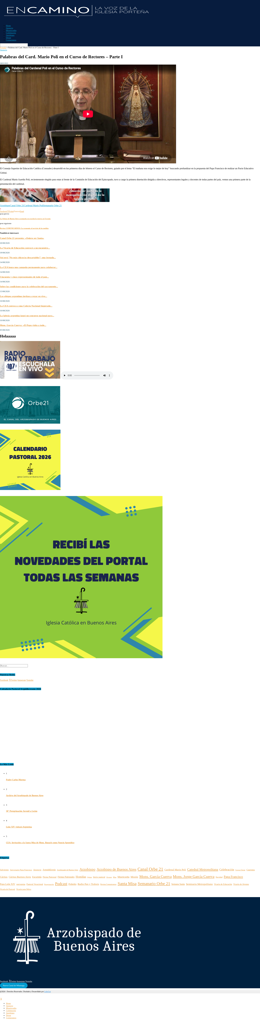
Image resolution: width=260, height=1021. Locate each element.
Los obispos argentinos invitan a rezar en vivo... (23, 296)
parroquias (20, 884)
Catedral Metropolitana (202, 869)
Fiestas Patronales (66, 877)
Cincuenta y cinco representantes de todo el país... (24, 277)
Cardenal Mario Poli (33, 205)
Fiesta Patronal (49, 877)
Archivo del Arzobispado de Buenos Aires (24, 795)
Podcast (61, 883)
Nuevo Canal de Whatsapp (14, 985)
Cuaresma (250, 870)
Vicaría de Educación (223, 884)
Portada (3, 47)
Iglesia (89, 877)
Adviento (4, 870)
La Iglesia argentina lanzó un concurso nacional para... (27, 315)
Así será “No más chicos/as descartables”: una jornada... (28, 257)
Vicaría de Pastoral (7, 889)
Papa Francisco (233, 876)
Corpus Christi (240, 870)
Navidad (219, 877)
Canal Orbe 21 (17, 205)
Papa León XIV (7, 884)
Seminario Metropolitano (199, 884)
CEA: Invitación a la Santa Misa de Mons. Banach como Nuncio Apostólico (40, 843)
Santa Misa (127, 883)
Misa (114, 877)
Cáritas (4, 876)
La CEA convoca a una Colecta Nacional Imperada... (26, 306)
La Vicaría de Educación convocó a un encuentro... (25, 248)
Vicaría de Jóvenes (241, 884)
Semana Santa (178, 884)
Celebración (11, 33)
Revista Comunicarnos (108, 884)
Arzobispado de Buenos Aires (67, 870)
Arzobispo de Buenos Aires (116, 869)
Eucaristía (37, 877)
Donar (8, 37)
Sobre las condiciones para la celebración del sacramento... (29, 286)
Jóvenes (109, 877)
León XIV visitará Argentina (19, 827)
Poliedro (72, 884)
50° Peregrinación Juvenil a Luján (21, 811)
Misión (134, 876)
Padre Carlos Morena (16, 780)
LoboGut (47, 992)
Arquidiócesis (49, 869)
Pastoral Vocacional (34, 884)
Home (8, 25)
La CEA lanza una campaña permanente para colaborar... (28, 267)
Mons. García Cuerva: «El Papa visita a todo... (23, 325)
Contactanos (11, 40)
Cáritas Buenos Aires (20, 876)
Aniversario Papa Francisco (21, 870)
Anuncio (9, 28)
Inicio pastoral (99, 877)
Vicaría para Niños (23, 889)
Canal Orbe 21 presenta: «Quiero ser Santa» (22, 238)
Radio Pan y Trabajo (88, 884)
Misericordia (11, 30)
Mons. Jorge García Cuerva (193, 876)
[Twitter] (1, 999)
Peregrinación (49, 884)
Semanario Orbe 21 (52, 205)
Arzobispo (10, 35)
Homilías (81, 876)
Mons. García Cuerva (155, 876)
